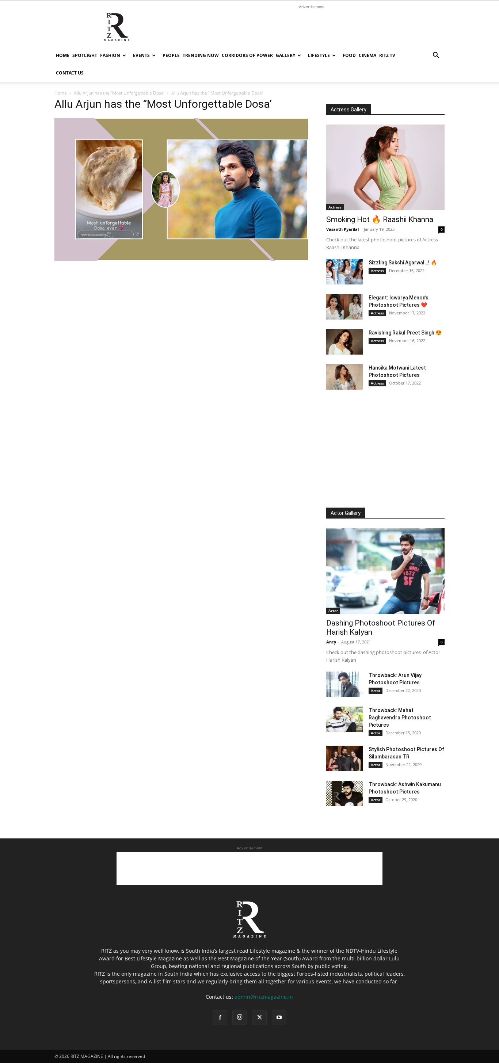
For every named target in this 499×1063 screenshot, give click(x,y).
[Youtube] (279, 1017)
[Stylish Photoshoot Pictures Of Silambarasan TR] (344, 758)
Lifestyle (319, 55)
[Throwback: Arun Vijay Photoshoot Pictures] (344, 684)
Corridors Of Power (247, 55)
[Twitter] (259, 1017)
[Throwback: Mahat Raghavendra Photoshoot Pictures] (344, 719)
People (171, 55)
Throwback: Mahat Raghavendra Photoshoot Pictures (400, 717)
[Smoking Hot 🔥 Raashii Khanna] (385, 167)
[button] (436, 56)
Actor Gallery (346, 513)
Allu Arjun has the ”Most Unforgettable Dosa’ (119, 93)
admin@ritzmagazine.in (264, 996)
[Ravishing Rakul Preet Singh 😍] (344, 342)
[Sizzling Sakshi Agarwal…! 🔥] (344, 271)
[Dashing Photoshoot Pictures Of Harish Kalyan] (385, 571)
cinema (367, 55)
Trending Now (201, 55)
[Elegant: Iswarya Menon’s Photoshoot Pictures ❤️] (344, 307)
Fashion (110, 55)
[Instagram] (239, 1017)
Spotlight (84, 55)
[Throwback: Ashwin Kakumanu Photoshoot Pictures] (344, 793)
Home (62, 55)
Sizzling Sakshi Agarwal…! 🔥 (403, 262)
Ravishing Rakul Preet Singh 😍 (405, 333)
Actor (333, 610)
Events (141, 55)
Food (349, 55)
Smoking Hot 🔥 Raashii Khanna (379, 219)
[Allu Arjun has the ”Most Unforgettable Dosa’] (181, 259)
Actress (335, 207)
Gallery (285, 55)
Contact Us (70, 73)
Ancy (331, 642)
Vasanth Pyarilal (342, 229)
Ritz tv (387, 55)
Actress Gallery (348, 109)
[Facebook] (220, 1017)
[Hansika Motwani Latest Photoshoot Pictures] (344, 377)
